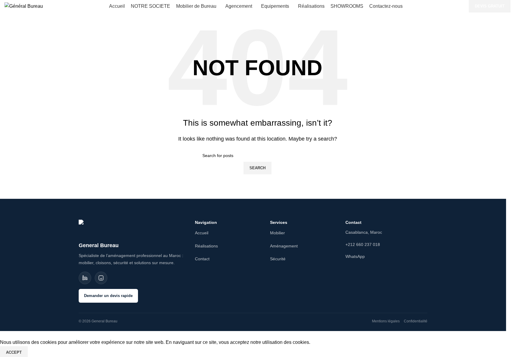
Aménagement (284, 246)
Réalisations (206, 246)
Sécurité (278, 258)
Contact (202, 258)
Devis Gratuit (490, 6)
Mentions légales (386, 321)
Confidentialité (415, 321)
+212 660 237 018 (362, 244)
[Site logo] (23, 5)
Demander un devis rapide (108, 295)
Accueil (201, 232)
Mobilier (277, 232)
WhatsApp (355, 256)
